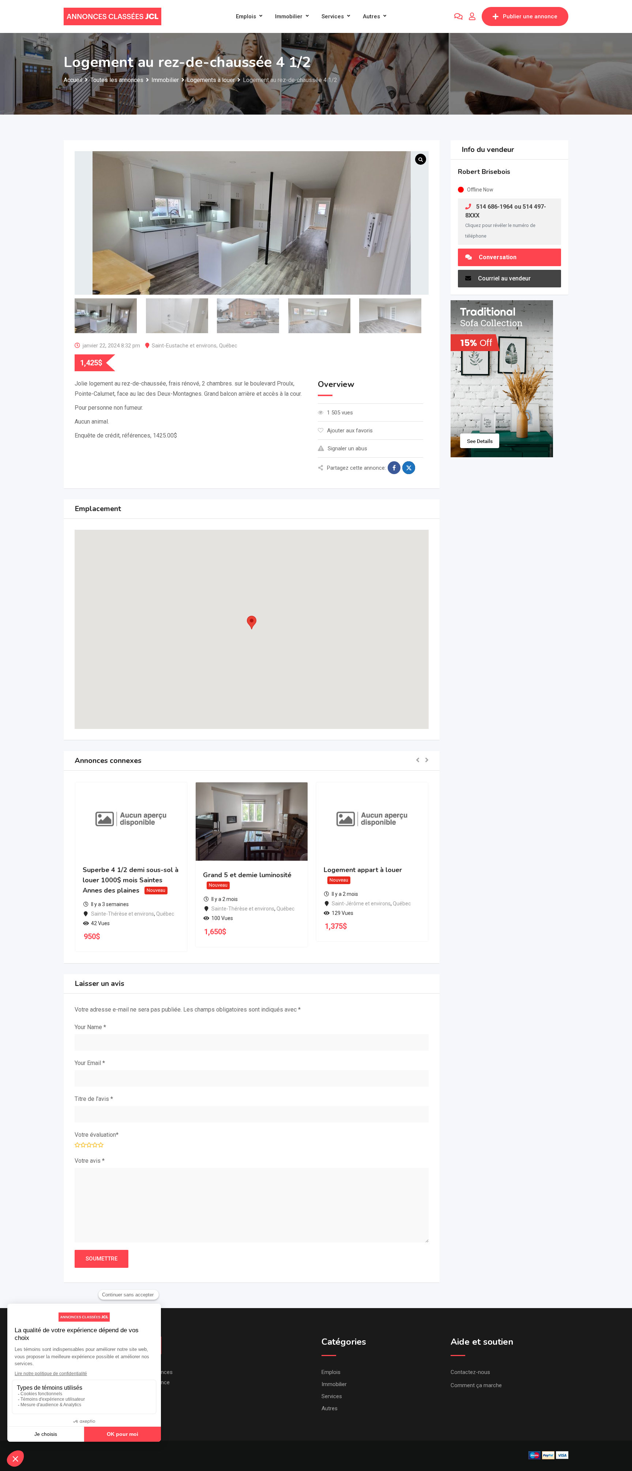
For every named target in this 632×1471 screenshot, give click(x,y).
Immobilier (288, 16)
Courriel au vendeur (504, 278)
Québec (228, 345)
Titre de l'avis (94, 1098)
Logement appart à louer (363, 869)
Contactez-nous (470, 1372)
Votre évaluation (96, 1134)
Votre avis (90, 1160)
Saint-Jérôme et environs (361, 903)
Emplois (246, 16)
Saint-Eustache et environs (184, 345)
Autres (371, 16)
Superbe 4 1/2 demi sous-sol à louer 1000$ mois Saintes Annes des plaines (130, 880)
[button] (251, 622)
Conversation (496, 257)
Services (332, 16)
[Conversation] (458, 16)
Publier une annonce (530, 16)
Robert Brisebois (484, 171)
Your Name (90, 1027)
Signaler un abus (347, 448)
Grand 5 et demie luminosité (247, 875)
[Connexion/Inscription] (472, 16)
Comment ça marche (476, 1385)
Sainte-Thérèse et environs (122, 914)
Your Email (90, 1063)
